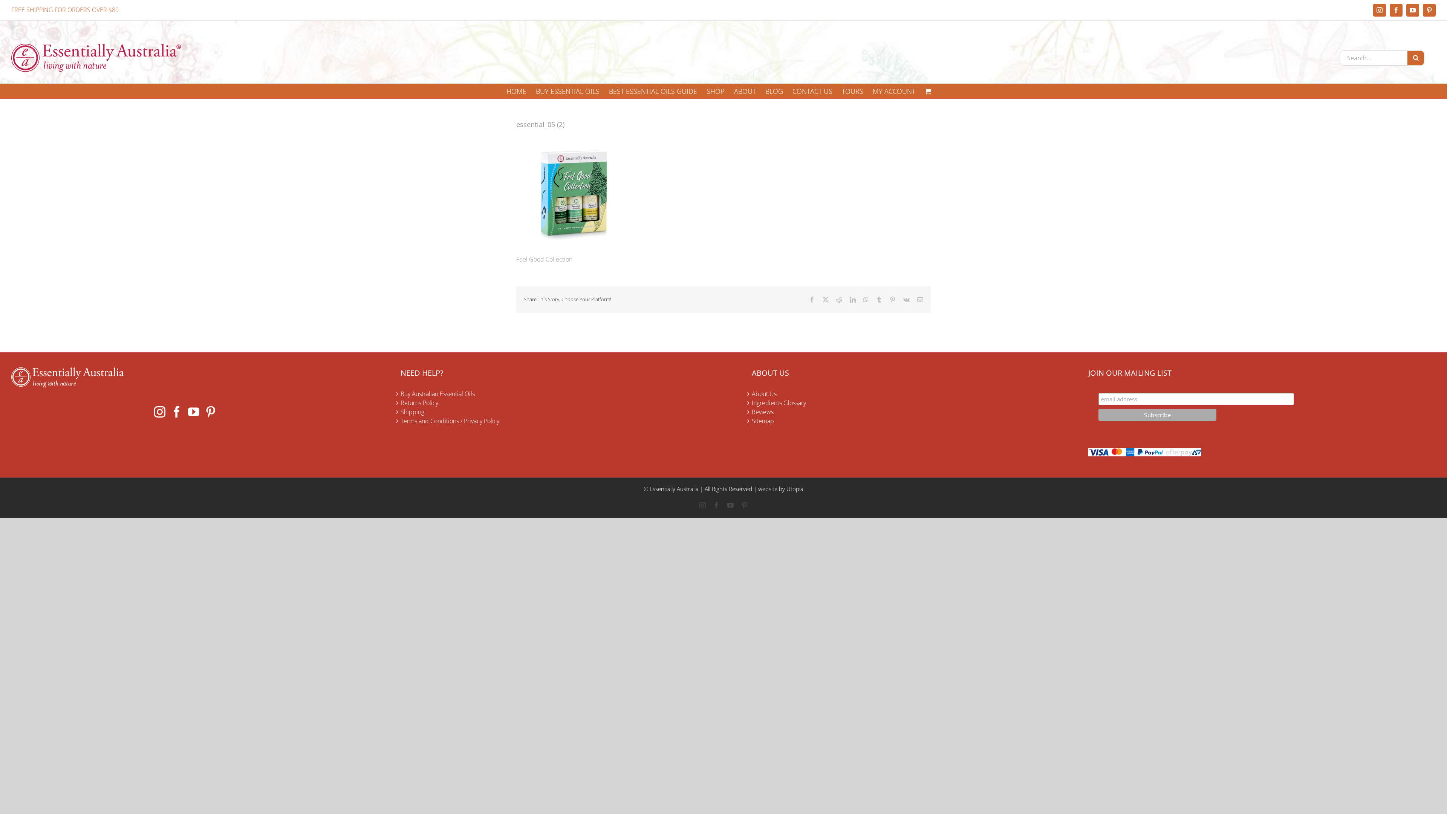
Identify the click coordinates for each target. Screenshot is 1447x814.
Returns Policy (419, 403)
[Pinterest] (210, 412)
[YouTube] (193, 412)
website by (771, 489)
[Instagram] (159, 412)
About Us (764, 394)
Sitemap (763, 421)
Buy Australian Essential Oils (438, 394)
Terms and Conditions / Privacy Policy (450, 421)
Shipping (412, 412)
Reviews (763, 412)
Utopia (794, 489)
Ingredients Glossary (779, 403)
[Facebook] (176, 412)
